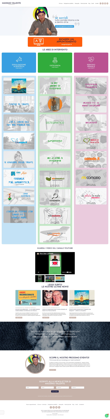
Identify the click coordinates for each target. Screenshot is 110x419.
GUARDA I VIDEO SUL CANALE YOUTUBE (55, 248)
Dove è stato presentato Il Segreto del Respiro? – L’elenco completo (80, 310)
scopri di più (66, 44)
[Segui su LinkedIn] (107, 3)
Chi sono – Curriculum (42, 404)
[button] (106, 415)
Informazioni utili (19, 307)
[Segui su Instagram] (103, 3)
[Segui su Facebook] (100, 3)
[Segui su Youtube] (105, 3)
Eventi (92, 3)
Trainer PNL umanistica (30, 307)
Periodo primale (84, 3)
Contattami (81, 404)
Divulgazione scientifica (68, 3)
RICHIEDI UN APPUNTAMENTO (66, 40)
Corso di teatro (46, 307)
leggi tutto (18, 317)
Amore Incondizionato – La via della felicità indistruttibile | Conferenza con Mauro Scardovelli (27, 310)
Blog (89, 3)
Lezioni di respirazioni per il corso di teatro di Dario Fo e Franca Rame (54, 310)
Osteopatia (77, 3)
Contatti (96, 3)
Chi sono (61, 3)
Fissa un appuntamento (31, 404)
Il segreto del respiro (74, 307)
